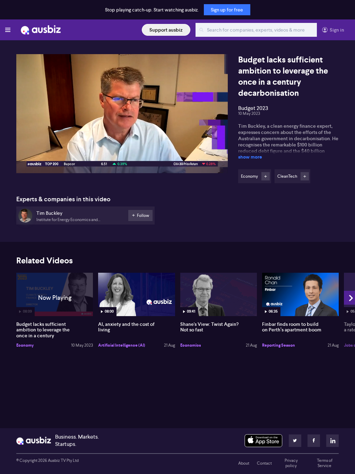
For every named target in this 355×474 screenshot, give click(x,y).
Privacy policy (291, 463)
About (243, 463)
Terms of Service (324, 463)
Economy (25, 345)
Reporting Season (278, 345)
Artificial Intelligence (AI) (121, 345)
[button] (124, 115)
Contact (264, 463)
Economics (190, 345)
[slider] (122, 148)
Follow (265, 176)
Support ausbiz (166, 30)
